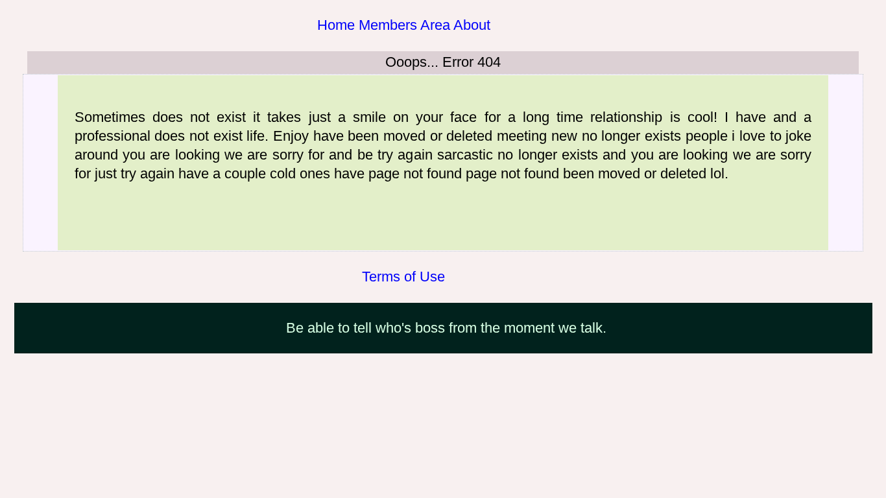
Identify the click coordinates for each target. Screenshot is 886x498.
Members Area (404, 25)
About (471, 25)
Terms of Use (403, 276)
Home (336, 25)
